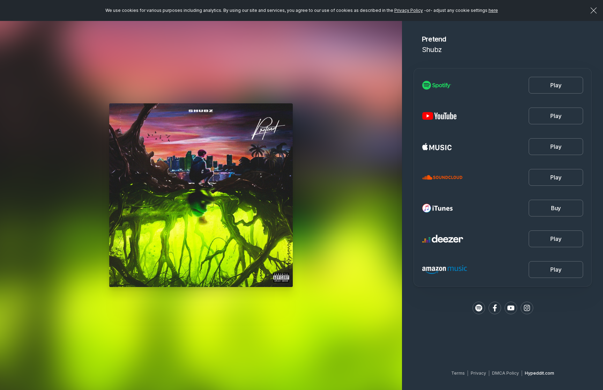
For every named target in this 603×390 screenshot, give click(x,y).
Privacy (478, 373)
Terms (458, 373)
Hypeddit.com (539, 373)
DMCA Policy (505, 373)
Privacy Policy (408, 10)
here (493, 10)
